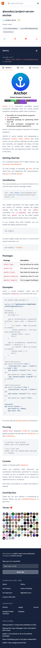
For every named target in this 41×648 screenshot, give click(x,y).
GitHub (5, 607)
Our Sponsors (7, 593)
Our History (7, 588)
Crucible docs (10, 436)
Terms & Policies (26, 588)
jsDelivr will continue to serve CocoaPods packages (17, 635)
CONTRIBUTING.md (28, 499)
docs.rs (7, 174)
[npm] (26, 39)
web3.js (26, 139)
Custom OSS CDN (9, 597)
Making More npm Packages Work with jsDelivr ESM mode (19, 629)
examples (18, 421)
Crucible (24, 431)
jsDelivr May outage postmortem (14, 643)
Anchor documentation (13, 164)
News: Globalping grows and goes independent (19, 639)
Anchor (5, 106)
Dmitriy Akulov (16, 556)
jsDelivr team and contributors (24, 554)
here (30, 169)
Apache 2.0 (24, 465)
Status (22, 584)
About (5, 584)
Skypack (21, 611)
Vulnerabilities (8, 32)
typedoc (19, 174)
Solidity (14, 139)
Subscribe (20, 572)
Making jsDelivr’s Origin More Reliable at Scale (19, 625)
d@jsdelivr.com (25, 593)
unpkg (20, 607)
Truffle (20, 139)
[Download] (36, 39)
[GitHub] (15, 39)
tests (27, 421)
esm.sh (36, 607)
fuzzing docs (31, 433)
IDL (8, 117)
